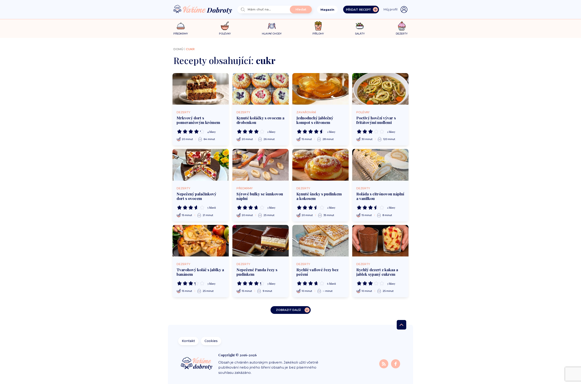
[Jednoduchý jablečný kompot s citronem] (320, 89)
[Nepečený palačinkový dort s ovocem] (200, 165)
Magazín (327, 9)
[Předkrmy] (181, 25)
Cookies (211, 341)
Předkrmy (244, 188)
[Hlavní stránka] (202, 9)
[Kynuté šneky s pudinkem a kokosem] (320, 165)
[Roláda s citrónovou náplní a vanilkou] (380, 165)
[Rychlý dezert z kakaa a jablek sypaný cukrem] (380, 241)
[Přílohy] (318, 25)
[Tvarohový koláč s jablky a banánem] (200, 241)
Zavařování (306, 112)
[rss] (384, 363)
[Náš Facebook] (395, 363)
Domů (178, 49)
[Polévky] (225, 26)
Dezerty (183, 112)
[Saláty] (360, 26)
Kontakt (188, 341)
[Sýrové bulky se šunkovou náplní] (260, 165)
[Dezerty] (402, 25)
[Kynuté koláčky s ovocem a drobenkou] (260, 89)
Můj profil (390, 9)
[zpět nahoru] (401, 325)
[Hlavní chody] (272, 26)
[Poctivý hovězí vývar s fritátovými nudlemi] (380, 89)
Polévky (362, 112)
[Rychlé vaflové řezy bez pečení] (320, 241)
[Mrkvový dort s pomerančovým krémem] (200, 89)
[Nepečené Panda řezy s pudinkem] (260, 241)
